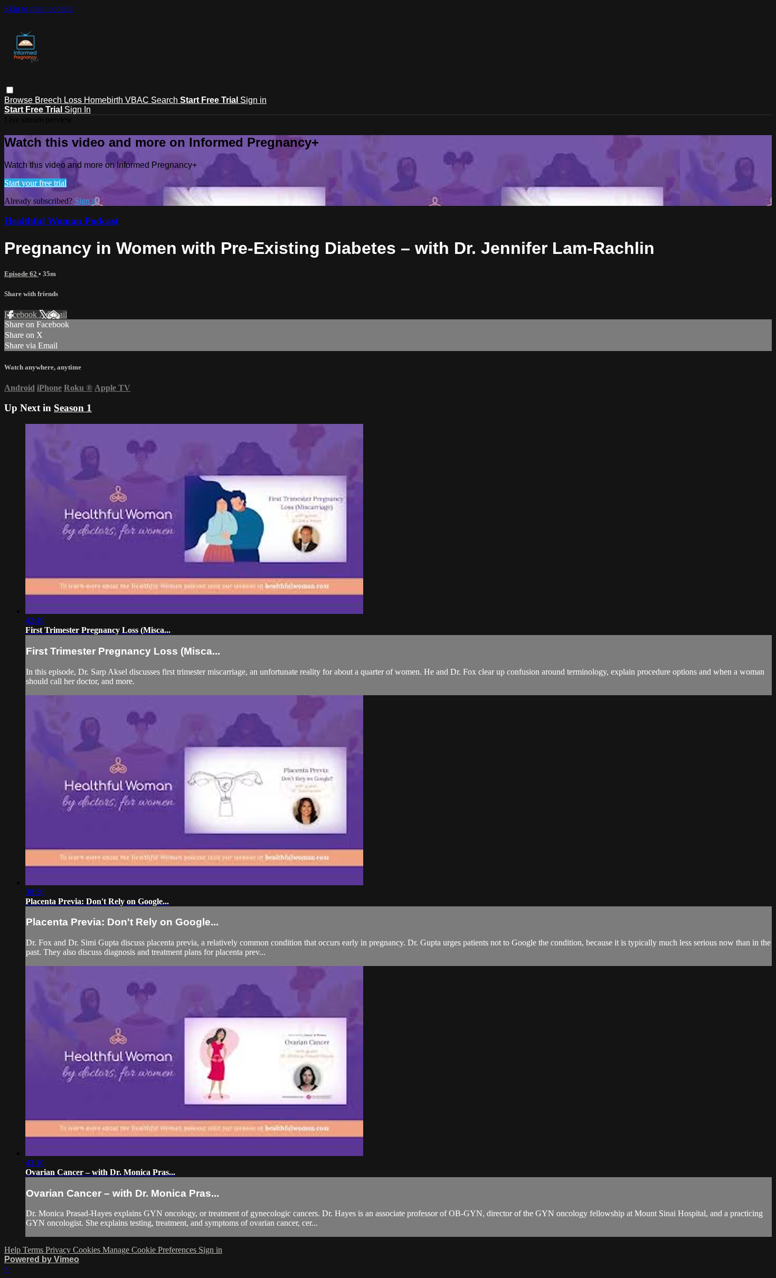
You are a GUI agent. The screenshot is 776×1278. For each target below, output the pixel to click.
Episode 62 (21, 274)
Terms (34, 1249)
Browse (19, 100)
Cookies (87, 1249)
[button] (9, 90)
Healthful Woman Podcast (61, 220)
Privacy (59, 1249)
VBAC (138, 100)
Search (165, 100)
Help (13, 1249)
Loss (74, 100)
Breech (49, 100)
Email (57, 314)
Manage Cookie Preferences (150, 1249)
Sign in (253, 100)
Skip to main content (38, 8)
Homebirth (104, 100)
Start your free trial (35, 182)
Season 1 (73, 407)
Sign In (77, 109)
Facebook (21, 314)
